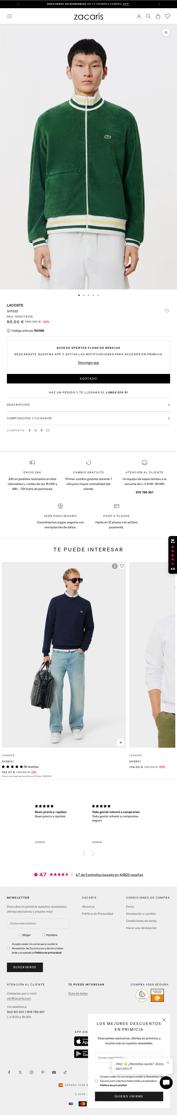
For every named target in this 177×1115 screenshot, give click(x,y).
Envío (130, 907)
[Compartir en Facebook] (29, 430)
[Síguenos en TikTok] (65, 1072)
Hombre (51, 935)
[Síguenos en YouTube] (54, 1072)
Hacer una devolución (141, 928)
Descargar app (88, 362)
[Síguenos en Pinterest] (43, 1072)
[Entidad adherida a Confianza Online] (150, 995)
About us (88, 907)
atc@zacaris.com (19, 998)
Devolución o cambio (141, 914)
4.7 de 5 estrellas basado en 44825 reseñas (109, 875)
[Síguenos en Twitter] (20, 1072)
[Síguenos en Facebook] (9, 1072)
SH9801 (8, 761)
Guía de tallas (78, 993)
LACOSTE (15, 305)
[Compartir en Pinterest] (41, 430)
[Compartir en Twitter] (35, 430)
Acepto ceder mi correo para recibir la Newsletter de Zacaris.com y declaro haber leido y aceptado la (131, 1081)
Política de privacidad (113, 1085)
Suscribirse (25, 967)
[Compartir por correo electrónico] (47, 430)
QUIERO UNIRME (129, 1096)
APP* (126, 4)
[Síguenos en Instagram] (31, 1072)
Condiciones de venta (141, 921)
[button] (85, 854)
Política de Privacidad (97, 914)
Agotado (88, 378)
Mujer (26, 935)
